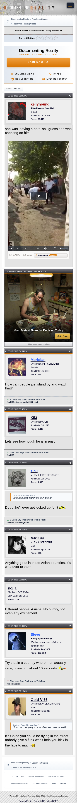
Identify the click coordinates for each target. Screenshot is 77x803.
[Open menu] (70, 5)
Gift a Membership (40, 783)
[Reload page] (7, 21)
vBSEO (54, 801)
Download (47, 255)
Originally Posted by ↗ (24, 495)
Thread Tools (12, 89)
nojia (12, 588)
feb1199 (37, 538)
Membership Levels (19, 783)
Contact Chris (19, 776)
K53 (34, 418)
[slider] (64, 248)
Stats (54, 783)
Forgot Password (36, 776)
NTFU (63, 783)
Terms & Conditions (55, 776)
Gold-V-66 (39, 700)
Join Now (35, 62)
